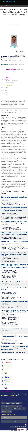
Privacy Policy (4, 398)
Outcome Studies (5, 408)
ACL (20, 406)
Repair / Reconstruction (16, 403)
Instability (16, 406)
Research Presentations (5, 385)
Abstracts (18, 6)
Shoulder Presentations (5, 378)
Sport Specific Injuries (9, 71)
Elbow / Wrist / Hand (9, 85)
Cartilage (23, 408)
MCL (7, 95)
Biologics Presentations (5, 381)
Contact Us (11, 398)
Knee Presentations (4, 374)
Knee (3, 403)
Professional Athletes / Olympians (11, 80)
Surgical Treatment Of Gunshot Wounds (12, 329)
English (22, 429)
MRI (6, 91)
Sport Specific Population (10, 82)
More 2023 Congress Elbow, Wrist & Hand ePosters (13, 192)
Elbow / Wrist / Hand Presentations (6, 366)
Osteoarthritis (13, 408)
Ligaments (8, 88)
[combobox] (22, 429)
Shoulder (10, 406)
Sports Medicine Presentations (6, 389)
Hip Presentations (4, 370)
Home (3, 6)
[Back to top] (23, 422)
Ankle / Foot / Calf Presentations (6, 362)
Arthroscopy (4, 406)
